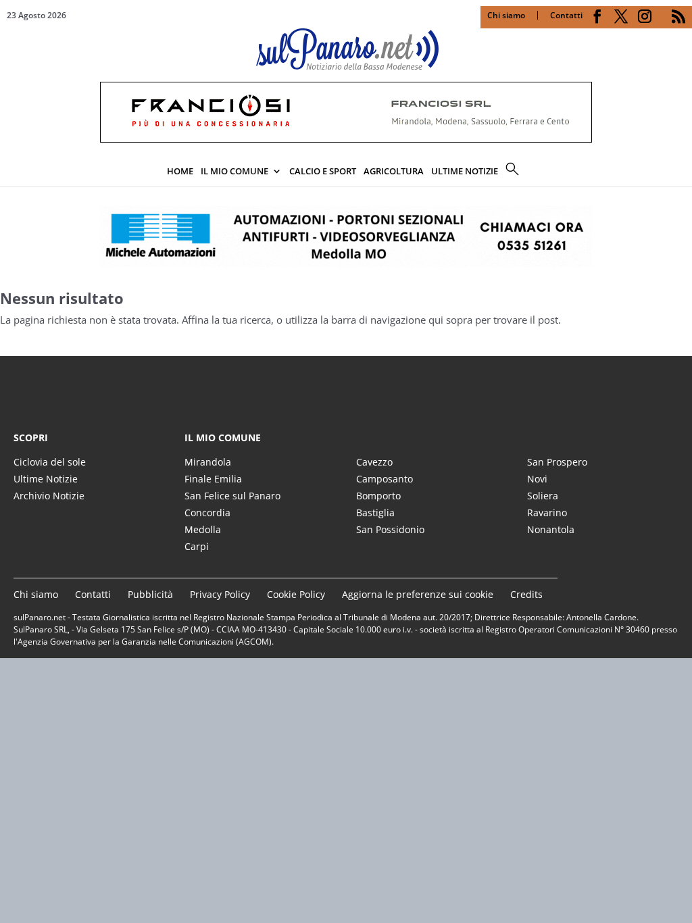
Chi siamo (506, 15)
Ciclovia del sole (50, 461)
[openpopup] (682, 172)
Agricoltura (394, 171)
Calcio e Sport (322, 171)
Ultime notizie (464, 171)
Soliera (542, 495)
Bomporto (378, 495)
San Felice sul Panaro (232, 495)
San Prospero (557, 461)
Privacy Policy (220, 594)
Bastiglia (375, 512)
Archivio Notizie (49, 495)
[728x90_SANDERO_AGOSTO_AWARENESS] (346, 138)
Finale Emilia (213, 478)
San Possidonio (390, 529)
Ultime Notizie (46, 478)
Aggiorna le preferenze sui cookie (417, 594)
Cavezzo (374, 461)
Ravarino (547, 512)
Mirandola (207, 461)
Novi (537, 478)
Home (180, 171)
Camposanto (384, 478)
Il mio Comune (234, 171)
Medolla (202, 529)
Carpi (196, 546)
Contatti (566, 15)
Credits (526, 594)
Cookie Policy (296, 594)
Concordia (207, 512)
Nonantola (550, 529)
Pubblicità (150, 594)
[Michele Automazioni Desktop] (346, 236)
